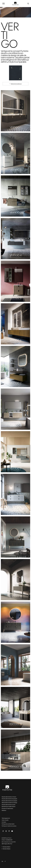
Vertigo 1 (15, 127)
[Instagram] (6, 831)
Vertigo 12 (15, 596)
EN (2, 861)
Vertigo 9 (15, 468)
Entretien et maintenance (7, 808)
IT (5, 861)
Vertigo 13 (15, 639)
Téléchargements (6, 818)
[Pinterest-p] (9, 831)
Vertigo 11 (15, 553)
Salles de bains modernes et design (9, 802)
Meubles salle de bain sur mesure (9, 796)
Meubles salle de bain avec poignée (9, 800)
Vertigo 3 (15, 212)
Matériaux (4, 810)
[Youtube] (12, 831)
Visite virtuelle (5, 820)
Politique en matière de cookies (9, 826)
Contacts (4, 822)
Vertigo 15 (15, 724)
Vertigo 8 (15, 426)
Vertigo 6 (15, 340)
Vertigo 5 (15, 298)
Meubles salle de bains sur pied (8, 804)
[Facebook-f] (3, 831)
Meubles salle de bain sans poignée (9, 798)
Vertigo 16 (15, 766)
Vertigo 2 (15, 170)
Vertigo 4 (15, 255)
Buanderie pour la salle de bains (8, 806)
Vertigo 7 (15, 383)
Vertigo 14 (15, 681)
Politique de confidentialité (8, 824)
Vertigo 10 (15, 511)
